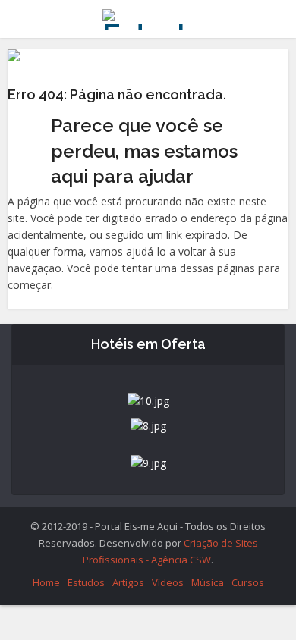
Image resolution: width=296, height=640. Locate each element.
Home (46, 582)
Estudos (86, 582)
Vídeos (168, 582)
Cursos (247, 582)
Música (207, 582)
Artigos (128, 582)
